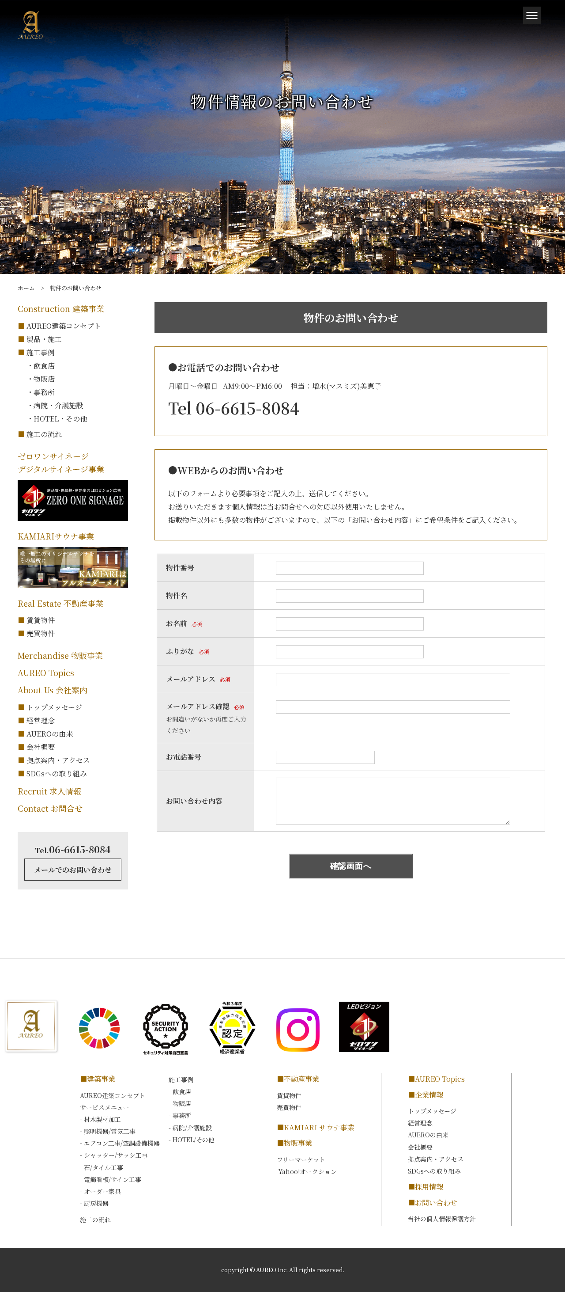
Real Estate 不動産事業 (60, 603)
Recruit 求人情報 (49, 791)
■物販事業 (294, 1143)
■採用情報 (425, 1187)
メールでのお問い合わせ (73, 870)
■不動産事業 (298, 1079)
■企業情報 (425, 1095)
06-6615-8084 (73, 849)
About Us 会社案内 (52, 689)
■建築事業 (97, 1079)
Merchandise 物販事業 (60, 655)
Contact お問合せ (50, 808)
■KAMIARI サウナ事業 (315, 1127)
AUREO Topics (46, 672)
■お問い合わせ (432, 1202)
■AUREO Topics (436, 1079)
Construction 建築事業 (61, 308)
